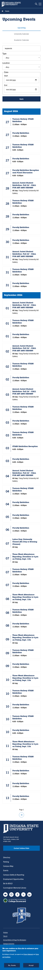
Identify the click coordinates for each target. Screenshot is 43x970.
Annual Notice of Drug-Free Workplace (14, 940)
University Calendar (21, 34)
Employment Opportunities (13, 879)
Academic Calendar (21, 40)
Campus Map (8, 866)
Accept (31, 965)
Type (4, 53)
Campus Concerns (8, 944)
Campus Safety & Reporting (13, 875)
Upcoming (22, 28)
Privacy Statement (28, 954)
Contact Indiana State (21, 848)
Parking (6, 862)
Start (6, 75)
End (5, 85)
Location (6, 63)
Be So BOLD (7, 883)
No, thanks (12, 965)
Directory (6, 857)
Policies (5, 932)
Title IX (5, 936)
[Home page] (2, 11)
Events (5, 870)
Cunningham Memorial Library (14, 888)
